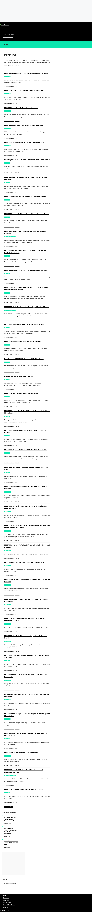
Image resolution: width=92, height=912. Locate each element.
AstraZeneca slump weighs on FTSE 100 (18, 376)
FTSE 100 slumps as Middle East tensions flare (21, 393)
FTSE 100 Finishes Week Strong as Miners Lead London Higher (26, 73)
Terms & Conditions (9, 905)
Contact (5, 907)
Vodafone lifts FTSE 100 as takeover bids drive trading (24, 359)
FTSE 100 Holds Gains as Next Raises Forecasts (21, 108)
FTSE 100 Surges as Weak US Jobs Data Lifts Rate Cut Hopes (25, 450)
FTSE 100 (17, 86)
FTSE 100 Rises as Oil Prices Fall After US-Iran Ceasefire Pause (26, 214)
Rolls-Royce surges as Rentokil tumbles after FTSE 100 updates (27, 160)
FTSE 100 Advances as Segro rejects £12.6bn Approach (24, 562)
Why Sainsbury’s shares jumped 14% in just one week (11, 842)
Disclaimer (6, 898)
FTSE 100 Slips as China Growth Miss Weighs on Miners (24, 324)
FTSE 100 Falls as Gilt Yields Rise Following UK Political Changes (26, 307)
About (5, 895)
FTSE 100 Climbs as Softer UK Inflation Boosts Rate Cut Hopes (26, 270)
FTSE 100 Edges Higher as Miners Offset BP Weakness (23, 125)
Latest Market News (8, 34)
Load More (9, 807)
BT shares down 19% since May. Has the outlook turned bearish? (11, 819)
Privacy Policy (7, 902)
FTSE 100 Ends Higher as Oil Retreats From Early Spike (23, 789)
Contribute (6, 900)
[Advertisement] (46, 11)
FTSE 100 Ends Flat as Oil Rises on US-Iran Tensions (22, 341)
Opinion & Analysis (8, 37)
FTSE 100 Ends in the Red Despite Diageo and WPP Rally (24, 90)
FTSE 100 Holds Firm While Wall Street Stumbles (21, 752)
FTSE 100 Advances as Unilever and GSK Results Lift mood (25, 196)
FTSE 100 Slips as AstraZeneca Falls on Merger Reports (24, 142)
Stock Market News (9, 86)
